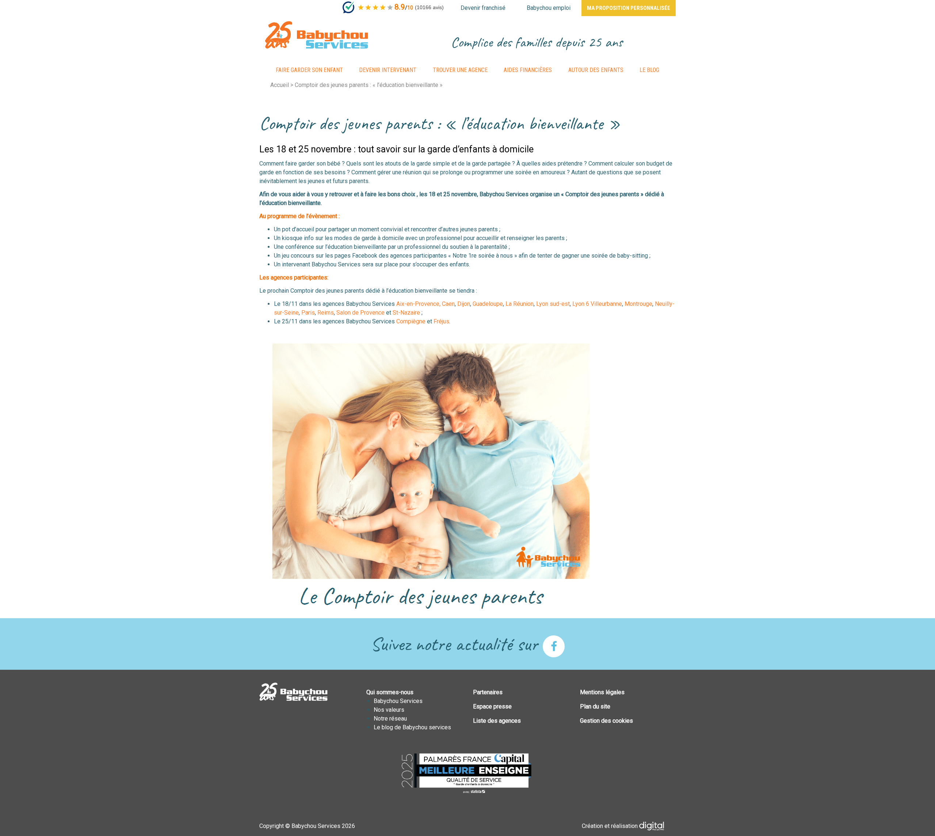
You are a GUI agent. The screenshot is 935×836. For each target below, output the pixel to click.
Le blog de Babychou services (412, 727)
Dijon (463, 303)
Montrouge (638, 303)
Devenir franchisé (483, 7)
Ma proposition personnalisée (628, 8)
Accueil (279, 84)
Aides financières (528, 69)
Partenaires (488, 692)
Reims (325, 312)
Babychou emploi (548, 7)
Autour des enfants (595, 69)
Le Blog (649, 69)
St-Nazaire (406, 312)
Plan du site (595, 706)
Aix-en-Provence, (418, 303)
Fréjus (441, 321)
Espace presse (492, 706)
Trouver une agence (460, 69)
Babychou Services (398, 701)
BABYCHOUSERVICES (316, 35)
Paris (308, 312)
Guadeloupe (488, 303)
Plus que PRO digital (657, 826)
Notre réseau (390, 718)
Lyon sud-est (553, 303)
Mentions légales (602, 692)
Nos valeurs (389, 709)
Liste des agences (497, 720)
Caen (448, 303)
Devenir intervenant (387, 69)
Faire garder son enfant (309, 69)
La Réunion (519, 303)
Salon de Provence (360, 312)
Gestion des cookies (606, 720)
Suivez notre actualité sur (456, 643)
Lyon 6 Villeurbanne (597, 303)
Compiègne (411, 321)
